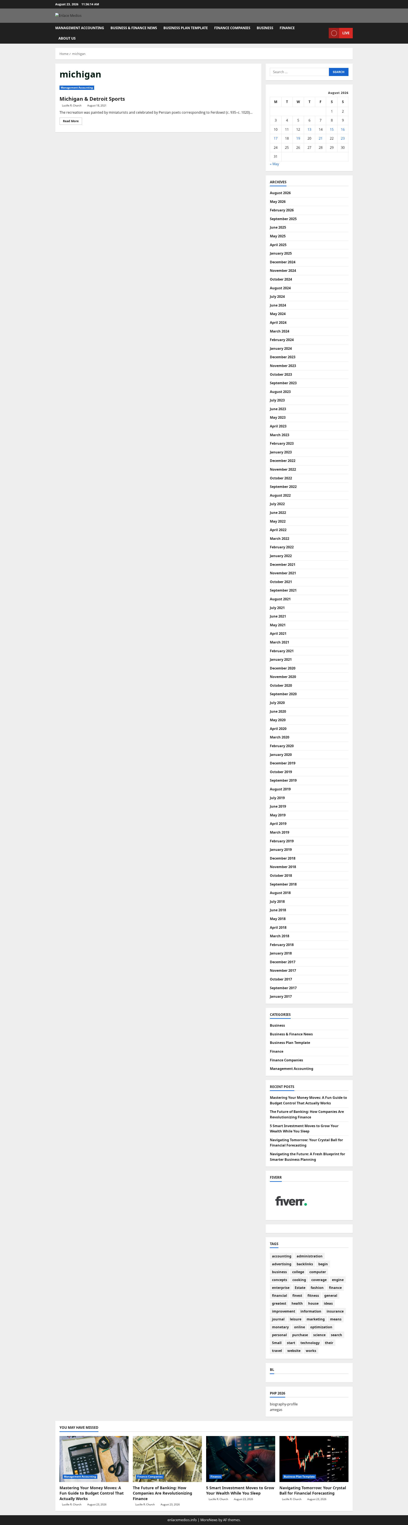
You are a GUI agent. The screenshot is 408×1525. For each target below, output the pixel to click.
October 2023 (281, 374)
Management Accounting (79, 28)
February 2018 (282, 944)
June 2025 (278, 227)
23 (343, 138)
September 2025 (283, 218)
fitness (313, 1295)
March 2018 (279, 936)
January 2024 (281, 348)
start (291, 1342)
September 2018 (283, 884)
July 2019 (277, 797)
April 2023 (278, 426)
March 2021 (279, 642)
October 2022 (281, 478)
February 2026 (282, 210)
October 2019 (281, 772)
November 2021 (283, 573)
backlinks (305, 1264)
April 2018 (278, 927)
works (311, 1350)
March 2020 (279, 737)
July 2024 (277, 296)
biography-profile (284, 1404)
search (336, 1335)
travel (277, 1350)
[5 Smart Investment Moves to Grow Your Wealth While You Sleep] (240, 1459)
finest (297, 1295)
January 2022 (281, 555)
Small (277, 1342)
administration (310, 1256)
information (310, 1311)
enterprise (280, 1287)
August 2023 (280, 391)
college (298, 1272)
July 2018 (277, 901)
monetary (280, 1327)
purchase (300, 1335)
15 (332, 129)
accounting (281, 1256)
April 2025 (278, 244)
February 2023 (282, 443)
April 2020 (278, 728)
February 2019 (282, 841)
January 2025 (281, 253)
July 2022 (277, 504)
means (335, 1319)
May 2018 (278, 918)
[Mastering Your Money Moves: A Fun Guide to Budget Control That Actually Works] (94, 1459)
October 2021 (281, 581)
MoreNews (209, 1520)
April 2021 (278, 633)
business (279, 1272)
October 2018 (281, 875)
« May (274, 164)
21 (321, 138)
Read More (72, 122)
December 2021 (282, 564)
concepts (279, 1279)
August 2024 (280, 288)
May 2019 (278, 815)
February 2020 (282, 746)
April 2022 (278, 529)
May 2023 (278, 417)
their (329, 1342)
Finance (287, 28)
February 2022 (282, 547)
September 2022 (283, 486)
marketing (316, 1319)
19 (298, 138)
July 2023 (277, 400)
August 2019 (280, 789)
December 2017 (282, 962)
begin (323, 1264)
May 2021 (278, 625)
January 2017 (281, 996)
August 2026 (280, 193)
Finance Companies (232, 28)
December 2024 (282, 262)
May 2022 (278, 521)
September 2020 (283, 694)
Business (265, 28)
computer (317, 1272)
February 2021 (282, 651)
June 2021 (278, 616)
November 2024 (283, 270)
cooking (299, 1279)
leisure (295, 1319)
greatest (279, 1303)
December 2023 (282, 357)
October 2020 (281, 685)
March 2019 (279, 832)
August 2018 (280, 892)
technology (310, 1342)
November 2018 (283, 866)
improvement (283, 1311)
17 (276, 138)
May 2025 (278, 236)
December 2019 (282, 763)
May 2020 (278, 720)
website (293, 1350)
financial (279, 1295)
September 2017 (283, 988)
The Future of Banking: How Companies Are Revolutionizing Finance (162, 1493)
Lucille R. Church (71, 105)
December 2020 (282, 668)
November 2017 (283, 970)
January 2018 (281, 953)
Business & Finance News (133, 28)
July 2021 (277, 607)
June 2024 (278, 305)
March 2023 (279, 435)
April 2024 (278, 322)
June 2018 (278, 910)
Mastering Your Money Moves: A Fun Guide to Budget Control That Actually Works (92, 1493)
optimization (321, 1327)
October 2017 (281, 979)
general (330, 1295)
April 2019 (278, 823)
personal (279, 1335)
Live (346, 33)
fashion (317, 1287)
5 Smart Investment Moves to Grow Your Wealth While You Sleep (240, 1490)
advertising (281, 1264)
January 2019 (281, 849)
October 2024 (281, 279)
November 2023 (283, 365)
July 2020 (277, 702)
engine (338, 1279)
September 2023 (283, 383)
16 (343, 129)
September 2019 (283, 780)
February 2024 (282, 339)
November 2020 (283, 676)
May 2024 (278, 313)
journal (278, 1319)
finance (335, 1287)
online (299, 1327)
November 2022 (283, 469)
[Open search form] (324, 33)
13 (309, 129)
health (297, 1303)
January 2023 (281, 452)
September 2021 (283, 590)
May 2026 (278, 201)
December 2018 (282, 858)
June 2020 (278, 711)
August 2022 (280, 495)
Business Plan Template (185, 28)
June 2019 (278, 806)
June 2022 (278, 512)
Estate (300, 1287)
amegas (276, 1409)
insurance (335, 1311)
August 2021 (280, 599)
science (319, 1335)
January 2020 (281, 754)
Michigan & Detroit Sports (92, 98)
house (313, 1303)
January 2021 (281, 659)
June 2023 (278, 409)
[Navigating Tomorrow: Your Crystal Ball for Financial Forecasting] (313, 1459)
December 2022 (282, 460)
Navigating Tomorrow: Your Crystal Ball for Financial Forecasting (312, 1490)
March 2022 (279, 538)
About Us (67, 38)
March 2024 (279, 331)
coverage (319, 1279)
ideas (328, 1303)
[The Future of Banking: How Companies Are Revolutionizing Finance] (167, 1459)
